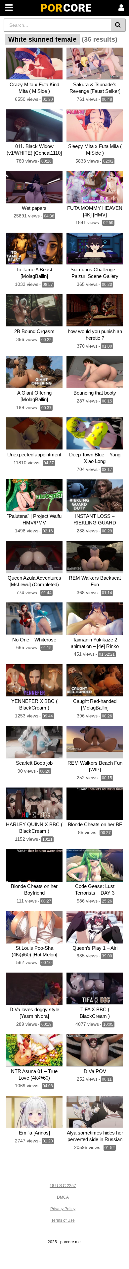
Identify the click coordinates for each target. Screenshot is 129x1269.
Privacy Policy (62, 1209)
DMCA (63, 1197)
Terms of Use (63, 1220)
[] (118, 25)
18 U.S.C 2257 (63, 1185)
